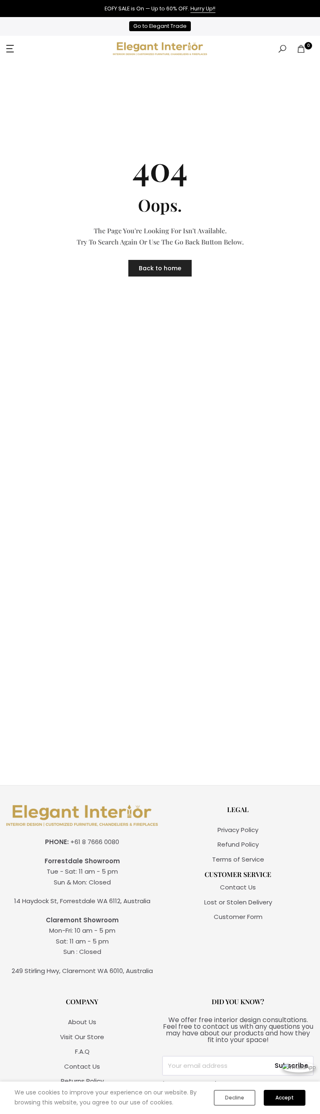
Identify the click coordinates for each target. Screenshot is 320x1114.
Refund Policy (238, 844)
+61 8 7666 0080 (94, 841)
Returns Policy (82, 1081)
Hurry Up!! (202, 8)
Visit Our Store (82, 1036)
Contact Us (238, 887)
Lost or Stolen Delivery (238, 902)
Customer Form (238, 916)
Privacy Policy (238, 829)
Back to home (160, 268)
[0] (301, 49)
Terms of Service (238, 859)
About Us (82, 1022)
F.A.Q (82, 1051)
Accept (284, 1097)
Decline (234, 1097)
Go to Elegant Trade (160, 26)
